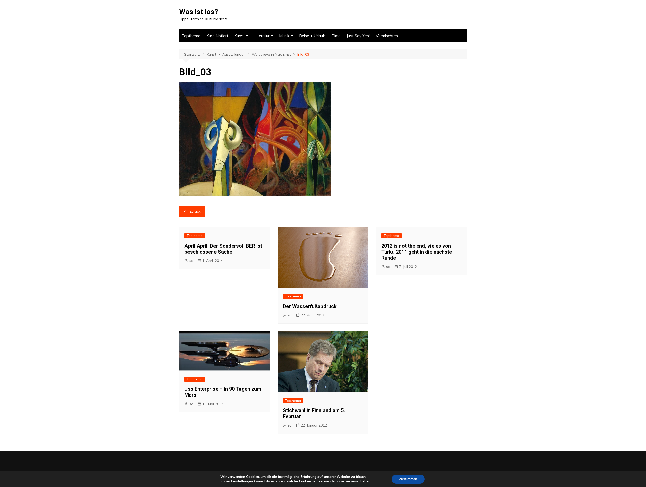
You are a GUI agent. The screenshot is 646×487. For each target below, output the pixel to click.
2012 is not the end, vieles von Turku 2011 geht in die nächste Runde (416, 252)
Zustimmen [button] (408, 479)
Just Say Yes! (358, 35)
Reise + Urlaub (312, 35)
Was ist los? (198, 12)
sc (191, 260)
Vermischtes (387, 35)
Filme (336, 35)
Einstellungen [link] (242, 481)
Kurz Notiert (217, 35)
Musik (284, 35)
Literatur (262, 35)
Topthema (191, 35)
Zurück (194, 211)
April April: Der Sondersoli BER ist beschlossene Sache (223, 249)
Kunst (239, 35)
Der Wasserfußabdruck (310, 306)
